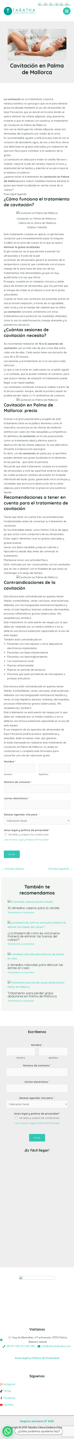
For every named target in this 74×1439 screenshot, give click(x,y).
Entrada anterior (13, 868)
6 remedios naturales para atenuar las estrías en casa (35, 966)
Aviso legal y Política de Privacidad (37, 1358)
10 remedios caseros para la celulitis (34, 908)
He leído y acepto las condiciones (28, 834)
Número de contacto (18, 782)
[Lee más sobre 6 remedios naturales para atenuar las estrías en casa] (37, 956)
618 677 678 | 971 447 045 (21, 1346)
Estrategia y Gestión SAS (44, 1431)
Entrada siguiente (60, 868)
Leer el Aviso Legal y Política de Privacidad (26, 839)
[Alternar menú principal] (67, 11)
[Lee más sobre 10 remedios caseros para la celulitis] (30, 901)
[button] (7, 1431)
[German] (52, 4)
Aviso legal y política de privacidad (27, 830)
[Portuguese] (63, 4)
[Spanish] (68, 4)
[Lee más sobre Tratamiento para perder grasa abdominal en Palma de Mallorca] (37, 984)
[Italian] (58, 4)
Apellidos (43, 774)
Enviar (12, 854)
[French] (46, 4)
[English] (41, 4)
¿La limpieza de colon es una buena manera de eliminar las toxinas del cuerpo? (34, 936)
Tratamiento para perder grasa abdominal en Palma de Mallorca (32, 994)
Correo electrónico (16, 798)
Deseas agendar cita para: (21, 814)
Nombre (10, 761)
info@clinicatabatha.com (56, 1346)
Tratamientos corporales (21, 912)
